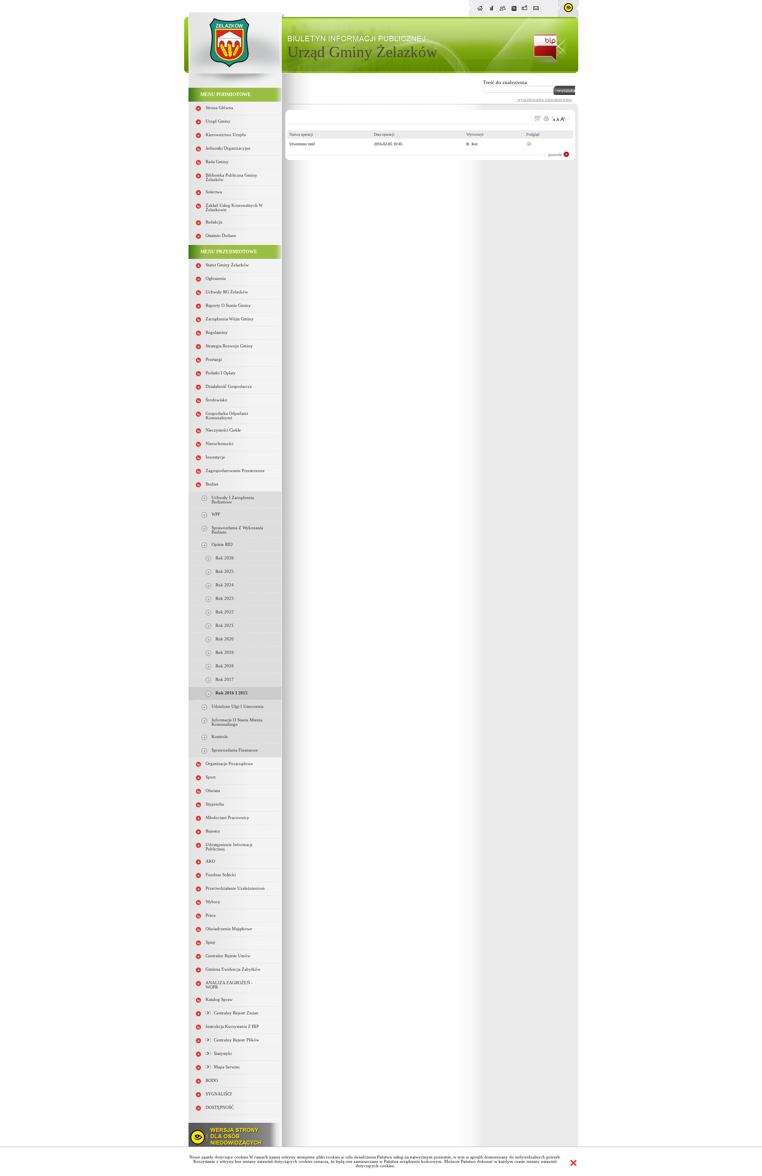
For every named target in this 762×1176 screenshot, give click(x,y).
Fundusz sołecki (221, 875)
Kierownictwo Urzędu (226, 135)
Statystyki (221, 1053)
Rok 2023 (225, 598)
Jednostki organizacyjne (228, 148)
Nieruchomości (219, 443)
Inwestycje (215, 457)
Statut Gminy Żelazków (227, 265)
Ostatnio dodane (221, 235)
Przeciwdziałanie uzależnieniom (235, 888)
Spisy (211, 942)
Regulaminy (217, 332)
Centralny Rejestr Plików (234, 1040)
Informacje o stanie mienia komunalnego (237, 722)
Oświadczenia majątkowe (229, 929)
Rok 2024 (225, 585)
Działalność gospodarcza (229, 386)
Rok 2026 (225, 558)
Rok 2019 (225, 652)
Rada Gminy (217, 162)
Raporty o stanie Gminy (228, 305)
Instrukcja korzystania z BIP (232, 1026)
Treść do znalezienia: (506, 82)
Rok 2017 (225, 679)
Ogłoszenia (216, 278)
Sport (211, 777)
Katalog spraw (219, 999)
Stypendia (215, 804)
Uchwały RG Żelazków (227, 292)
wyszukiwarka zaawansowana (545, 99)
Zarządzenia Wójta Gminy (230, 319)
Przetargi (214, 359)
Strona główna (219, 108)
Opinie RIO (222, 544)
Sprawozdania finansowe (235, 750)
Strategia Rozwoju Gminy (229, 346)
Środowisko (216, 400)
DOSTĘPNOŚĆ (220, 1107)
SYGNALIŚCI (219, 1094)
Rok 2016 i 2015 (232, 693)
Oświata (213, 790)
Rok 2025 (225, 571)
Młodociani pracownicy (227, 817)
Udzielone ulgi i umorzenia (238, 706)
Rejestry (213, 831)
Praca (211, 915)
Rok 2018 (225, 666)
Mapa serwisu (225, 1067)
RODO (212, 1080)
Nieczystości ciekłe (223, 430)
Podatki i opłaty (221, 373)
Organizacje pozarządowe (229, 764)
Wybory (213, 902)
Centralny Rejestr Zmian (234, 1013)
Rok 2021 (225, 625)
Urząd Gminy (218, 121)
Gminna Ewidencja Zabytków (233, 969)
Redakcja (214, 222)
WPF (216, 514)
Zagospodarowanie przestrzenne (235, 470)
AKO (210, 861)
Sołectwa (214, 192)
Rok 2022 (225, 612)
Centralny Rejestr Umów (228, 956)
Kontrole (220, 737)
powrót (555, 154)
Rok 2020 (225, 639)
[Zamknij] (573, 1163)
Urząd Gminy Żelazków (362, 51)
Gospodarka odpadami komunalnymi (227, 415)
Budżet (212, 484)
